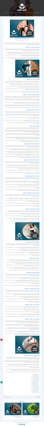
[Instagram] (20, 424)
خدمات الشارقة (32, 12)
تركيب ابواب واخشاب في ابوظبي (31, 147)
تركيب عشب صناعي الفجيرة (35, 416)
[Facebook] (24, 424)
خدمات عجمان (7, 12)
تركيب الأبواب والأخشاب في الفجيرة (35, 389)
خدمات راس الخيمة (12, 12)
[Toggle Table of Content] (38, 374)
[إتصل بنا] (1, 339)
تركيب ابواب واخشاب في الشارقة (9, 112)
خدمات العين (28, 12)
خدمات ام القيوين (20, 12)
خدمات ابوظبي (36, 12)
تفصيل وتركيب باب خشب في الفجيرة (35, 392)
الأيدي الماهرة (34, 52)
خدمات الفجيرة (24, 12)
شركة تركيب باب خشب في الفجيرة (35, 390)
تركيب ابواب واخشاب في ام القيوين (21, 322)
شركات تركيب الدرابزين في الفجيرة (17, 416)
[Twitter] (22, 424)
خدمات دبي (16, 12)
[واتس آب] (1, 382)
